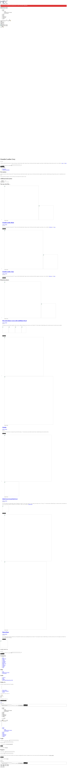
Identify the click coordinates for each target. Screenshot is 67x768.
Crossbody (4, 661)
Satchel (3, 665)
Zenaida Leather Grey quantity (6, 165)
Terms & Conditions (5, 691)
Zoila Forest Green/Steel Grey (10, 499)
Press (3, 678)
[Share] (4, 765)
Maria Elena (5, 632)
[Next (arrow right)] (4, 767)
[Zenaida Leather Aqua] (31, 268)
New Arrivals (6, 13)
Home (3, 9)
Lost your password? (9, 744)
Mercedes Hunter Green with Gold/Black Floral (14, 320)
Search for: (2, 703)
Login (7, 758)
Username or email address (4, 740)
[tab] (34, 169)
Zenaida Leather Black (8, 222)
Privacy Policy (4, 690)
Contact (3, 679)
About (3, 14)
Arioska (4, 427)
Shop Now (25, 5)
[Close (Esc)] (1, 765)
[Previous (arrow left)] (1, 767)
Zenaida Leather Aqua (8, 271)
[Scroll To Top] (1, 702)
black (65, 163)
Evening (3, 662)
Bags (5, 11)
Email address (2, 751)
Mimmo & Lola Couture (8, 12)
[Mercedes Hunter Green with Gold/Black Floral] (30, 317)
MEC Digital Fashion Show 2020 (7, 680)
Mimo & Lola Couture (5, 672)
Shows (3, 15)
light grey (50, 227)
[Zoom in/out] (8, 765)
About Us (3, 677)
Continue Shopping (3, 700)
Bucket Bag (4, 658)
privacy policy (51, 755)
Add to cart (2, 166)
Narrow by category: (15, 705)
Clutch (3, 659)
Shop (3, 10)
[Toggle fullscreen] (6, 765)
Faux (3, 667)
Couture (3, 660)
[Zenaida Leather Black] (28, 219)
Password (2, 742)
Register (6, 747)
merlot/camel (30, 504)
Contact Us (4, 715)
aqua (62, 163)
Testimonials (4, 16)
